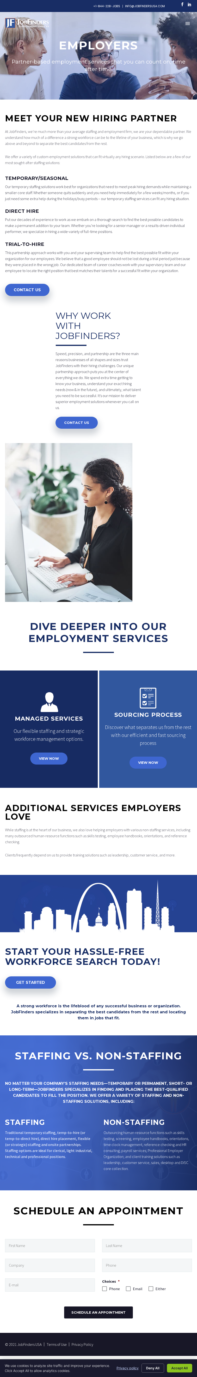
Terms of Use (57, 1344)
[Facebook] (182, 4)
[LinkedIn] (189, 4)
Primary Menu (187, 23)
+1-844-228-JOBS (106, 6)
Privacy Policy (82, 1344)
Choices (111, 1281)
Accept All (179, 1368)
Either (159, 1288)
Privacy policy (128, 1368)
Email (136, 1288)
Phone (113, 1288)
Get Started (30, 982)
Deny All (153, 1368)
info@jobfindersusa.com (145, 6)
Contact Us (27, 290)
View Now (49, 758)
